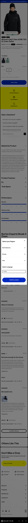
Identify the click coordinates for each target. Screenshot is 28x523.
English (5, 271)
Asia (3, 260)
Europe (4, 254)
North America (6, 247)
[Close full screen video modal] (24, 240)
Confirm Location (14, 279)
